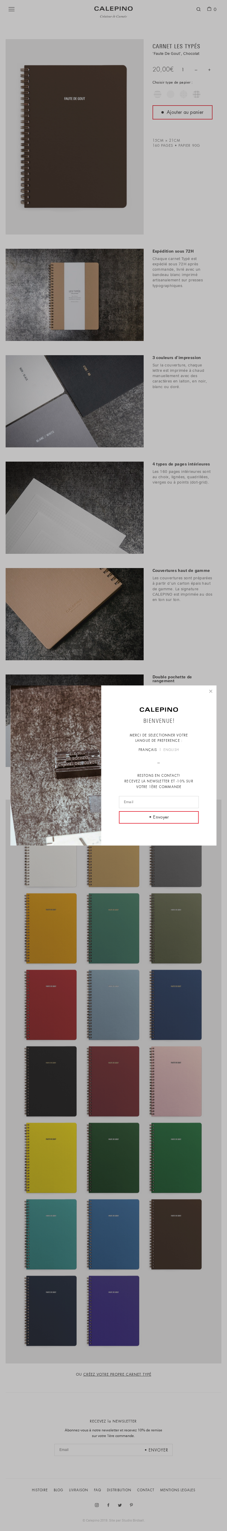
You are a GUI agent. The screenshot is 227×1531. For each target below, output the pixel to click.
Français (148, 750)
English (171, 750)
